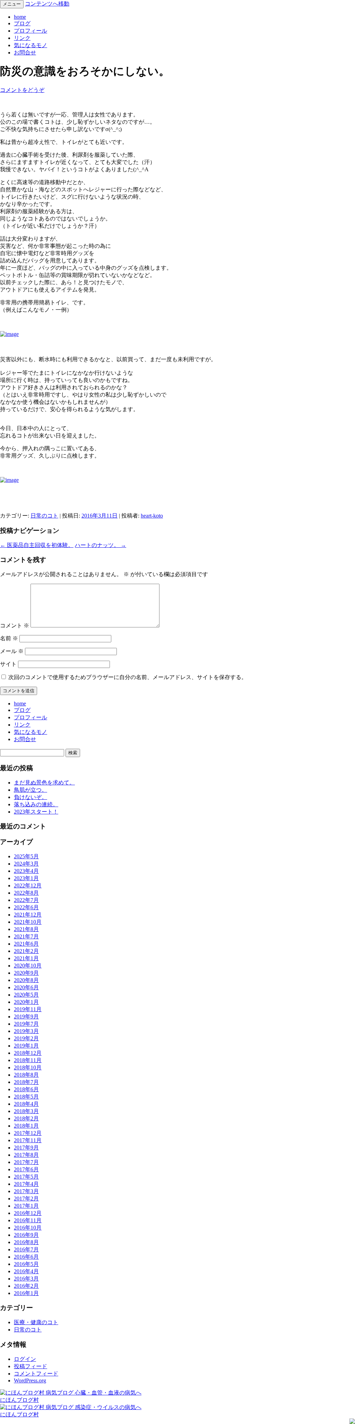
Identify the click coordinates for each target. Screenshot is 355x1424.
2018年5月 (26, 1097)
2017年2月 (26, 1198)
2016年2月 (26, 1286)
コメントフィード (36, 1374)
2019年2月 (26, 1038)
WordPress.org (30, 1380)
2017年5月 (26, 1177)
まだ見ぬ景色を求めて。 (44, 782)
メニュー (12, 4)
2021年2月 (26, 951)
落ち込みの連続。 (36, 804)
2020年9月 (26, 973)
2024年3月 (26, 864)
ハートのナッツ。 (100, 545)
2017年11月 (28, 1140)
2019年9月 (26, 1016)
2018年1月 (26, 1126)
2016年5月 (26, 1264)
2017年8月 (26, 1155)
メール (12, 651)
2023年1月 (26, 878)
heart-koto (152, 516)
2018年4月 (26, 1104)
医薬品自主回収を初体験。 (36, 545)
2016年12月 (28, 1213)
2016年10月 (28, 1228)
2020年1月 (26, 1002)
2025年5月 (26, 856)
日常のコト (44, 516)
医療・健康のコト (36, 1322)
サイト (8, 664)
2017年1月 (26, 1206)
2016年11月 (28, 1220)
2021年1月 (26, 958)
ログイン (25, 1359)
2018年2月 (26, 1118)
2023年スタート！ (36, 812)
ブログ (22, 23)
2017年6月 (26, 1169)
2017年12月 (28, 1133)
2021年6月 (26, 944)
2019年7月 (26, 1024)
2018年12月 (28, 1053)
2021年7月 (26, 936)
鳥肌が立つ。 (30, 790)
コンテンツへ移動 (47, 4)
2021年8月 (26, 929)
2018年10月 (28, 1067)
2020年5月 (26, 995)
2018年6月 (26, 1089)
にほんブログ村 (19, 1400)
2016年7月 (26, 1249)
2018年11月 (28, 1060)
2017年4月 (26, 1184)
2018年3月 (26, 1111)
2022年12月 (28, 885)
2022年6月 (26, 907)
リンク (22, 38)
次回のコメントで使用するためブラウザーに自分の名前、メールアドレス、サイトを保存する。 (127, 677)
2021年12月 (28, 915)
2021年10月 (28, 922)
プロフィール (30, 31)
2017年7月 (26, 1162)
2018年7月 (26, 1082)
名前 (9, 638)
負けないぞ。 (30, 797)
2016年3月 (26, 1279)
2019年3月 (26, 1031)
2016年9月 (26, 1235)
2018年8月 (26, 1075)
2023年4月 (26, 871)
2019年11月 (28, 1009)
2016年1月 (26, 1293)
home (20, 17)
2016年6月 (26, 1257)
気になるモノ (30, 45)
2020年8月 (26, 980)
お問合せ (25, 52)
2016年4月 (26, 1271)
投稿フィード (30, 1366)
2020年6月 (26, 987)
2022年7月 (26, 900)
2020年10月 (28, 966)
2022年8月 (26, 893)
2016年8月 (26, 1242)
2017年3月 (26, 1191)
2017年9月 (26, 1148)
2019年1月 (26, 1046)
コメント (14, 625)
